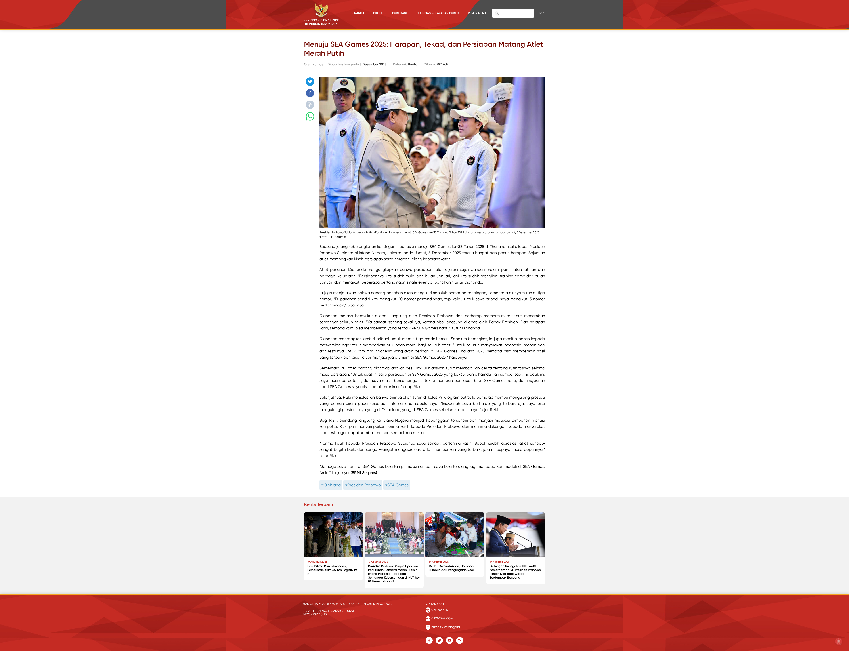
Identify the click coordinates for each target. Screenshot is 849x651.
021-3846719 (439, 609)
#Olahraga (331, 485)
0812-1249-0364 (442, 618)
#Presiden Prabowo (363, 485)
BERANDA (357, 13)
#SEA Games (397, 485)
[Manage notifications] (838, 641)
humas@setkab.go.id (445, 627)
